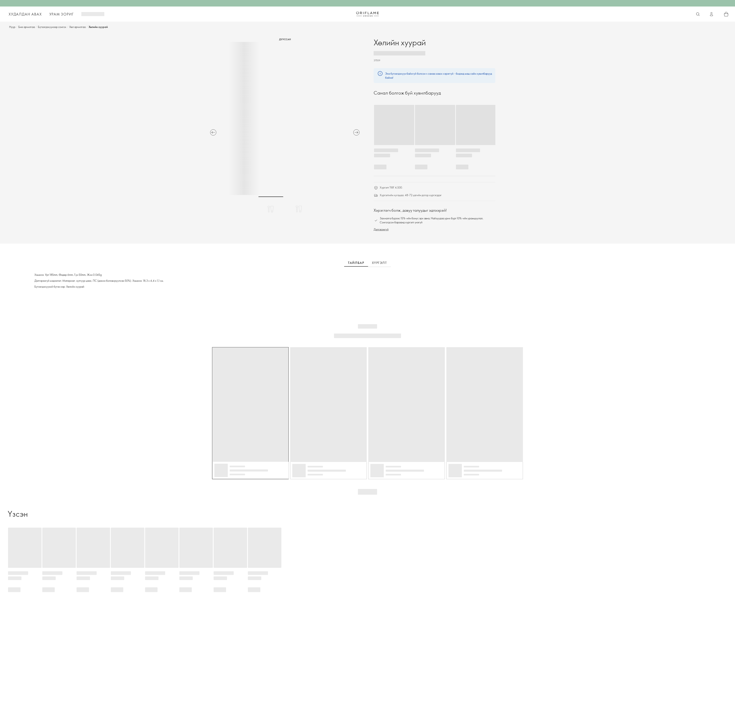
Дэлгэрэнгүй (381, 229)
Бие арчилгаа (26, 27)
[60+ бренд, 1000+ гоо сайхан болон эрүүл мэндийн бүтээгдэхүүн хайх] (698, 14)
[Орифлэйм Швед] (367, 14)
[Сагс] (726, 14)
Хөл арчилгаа (77, 27)
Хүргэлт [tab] (379, 263)
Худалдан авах (25, 14)
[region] (284, 118)
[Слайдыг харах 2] (298, 209)
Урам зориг (61, 14)
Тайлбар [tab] (356, 263)
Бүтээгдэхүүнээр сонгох (52, 27)
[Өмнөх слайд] (213, 132)
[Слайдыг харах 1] (270, 209)
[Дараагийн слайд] (356, 132)
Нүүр (12, 27)
